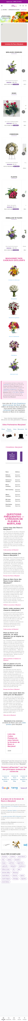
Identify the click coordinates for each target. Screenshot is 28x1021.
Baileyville (13, 866)
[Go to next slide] (23, 71)
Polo (3, 859)
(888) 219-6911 (17, 1)
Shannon (15, 875)
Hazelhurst (22, 866)
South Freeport (6, 878)
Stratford (12, 856)
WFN (17, 392)
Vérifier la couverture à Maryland (12, 604)
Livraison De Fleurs (13, 9)
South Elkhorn (5, 875)
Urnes (14, 429)
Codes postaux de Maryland (10, 550)
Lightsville (4, 866)
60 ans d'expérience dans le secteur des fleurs (14, 404)
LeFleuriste (6, 384)
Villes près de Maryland (9, 715)
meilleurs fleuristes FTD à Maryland (10, 806)
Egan (19, 869)
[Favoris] (20, 6)
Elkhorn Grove (5, 869)
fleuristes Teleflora (12, 810)
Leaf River (11, 863)
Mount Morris (21, 856)
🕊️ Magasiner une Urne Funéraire (12, 456)
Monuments (21, 429)
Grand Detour (5, 882)
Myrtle (22, 875)
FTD (14, 392)
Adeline (9, 859)
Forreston (4, 856)
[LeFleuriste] (14, 6)
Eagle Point (20, 863)
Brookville (17, 859)
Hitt (13, 869)
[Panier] (23, 6)
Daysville (23, 878)
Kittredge (15, 878)
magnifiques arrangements (9, 389)
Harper (4, 863)
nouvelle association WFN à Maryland (11, 816)
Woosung (15, 872)
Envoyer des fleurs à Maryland (11, 575)
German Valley (6, 872)
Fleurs (3, 429)
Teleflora (22, 392)
